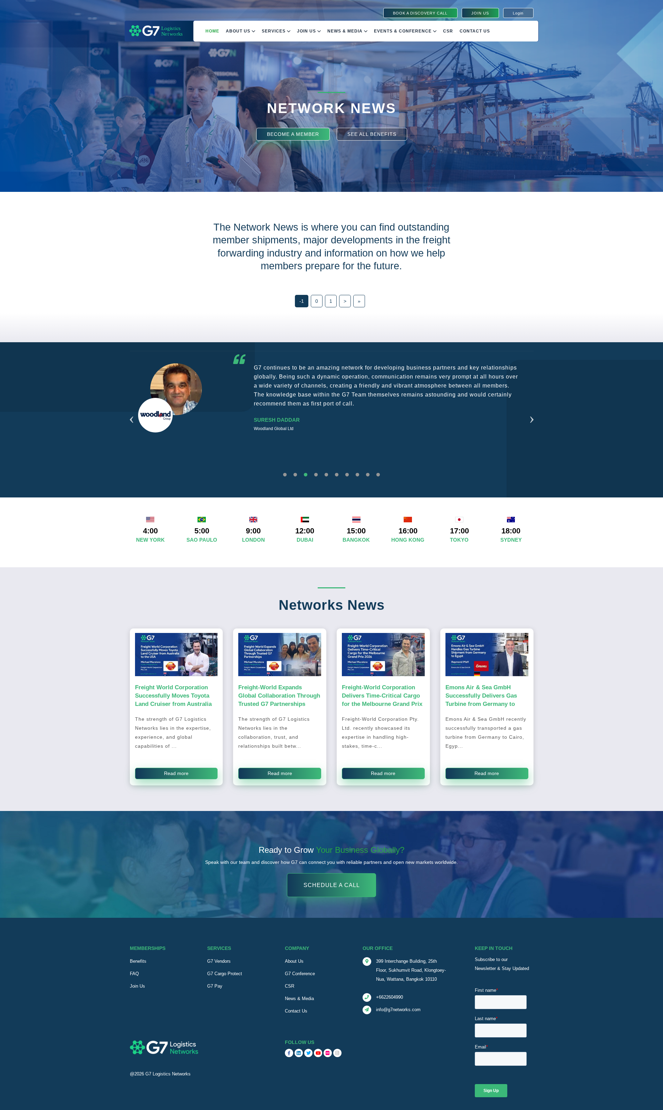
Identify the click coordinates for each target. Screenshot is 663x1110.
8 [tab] (357, 475)
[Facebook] (289, 1053)
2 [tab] (295, 475)
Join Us (307, 31)
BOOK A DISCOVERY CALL (420, 13)
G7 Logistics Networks (168, 1073)
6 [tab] (336, 475)
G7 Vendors (219, 961)
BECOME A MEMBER (293, 134)
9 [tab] (367, 475)
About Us (239, 31)
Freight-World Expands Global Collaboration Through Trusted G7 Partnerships (279, 695)
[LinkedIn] (299, 1053)
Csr (448, 31)
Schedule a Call (332, 885)
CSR (289, 986)
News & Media (345, 31)
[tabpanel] (332, 414)
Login (518, 13)
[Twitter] (308, 1053)
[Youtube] (318, 1053)
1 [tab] (284, 475)
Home (212, 31)
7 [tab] (347, 475)
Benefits (138, 961)
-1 (301, 301)
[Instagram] (337, 1053)
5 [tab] (326, 475)
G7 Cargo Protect (224, 973)
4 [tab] (316, 475)
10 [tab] (378, 475)
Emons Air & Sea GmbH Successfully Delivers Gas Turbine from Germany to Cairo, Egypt (481, 699)
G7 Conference (300, 973)
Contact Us (475, 31)
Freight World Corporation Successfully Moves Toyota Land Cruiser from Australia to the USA (173, 699)
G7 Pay (214, 986)
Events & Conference (403, 31)
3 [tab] (305, 475)
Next (531, 411)
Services (274, 31)
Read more (176, 773)
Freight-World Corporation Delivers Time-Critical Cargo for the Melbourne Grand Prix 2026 (382, 699)
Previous (131, 411)
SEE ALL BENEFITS (371, 134)
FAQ (134, 973)
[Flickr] (328, 1053)
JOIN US (480, 13)
